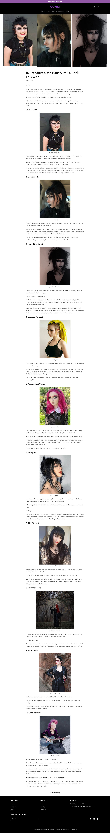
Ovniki (36, 829)
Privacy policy (59, 829)
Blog (12, 809)
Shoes (42, 804)
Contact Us (14, 807)
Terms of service (66, 829)
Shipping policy (75, 829)
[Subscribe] (38, 819)
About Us (13, 804)
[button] (12, 6)
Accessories (43, 809)
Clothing (42, 807)
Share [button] (29, 85)
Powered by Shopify (42, 829)
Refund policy (51, 829)
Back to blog (56, 792)
